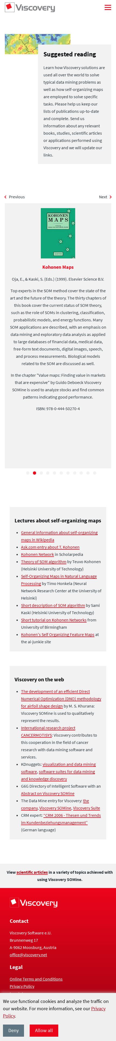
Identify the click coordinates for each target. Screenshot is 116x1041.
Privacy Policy (22, 986)
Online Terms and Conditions (36, 979)
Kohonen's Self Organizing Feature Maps (57, 634)
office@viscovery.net (28, 954)
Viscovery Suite (86, 808)
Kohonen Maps (58, 267)
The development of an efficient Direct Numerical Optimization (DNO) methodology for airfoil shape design (61, 699)
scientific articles (32, 872)
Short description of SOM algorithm (53, 605)
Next (103, 196)
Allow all (44, 1030)
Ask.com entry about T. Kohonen (50, 547)
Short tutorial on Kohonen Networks (54, 619)
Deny (13, 1030)
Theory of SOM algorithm (43, 561)
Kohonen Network (37, 554)
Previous (17, 196)
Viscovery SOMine (55, 808)
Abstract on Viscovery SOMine (47, 793)
